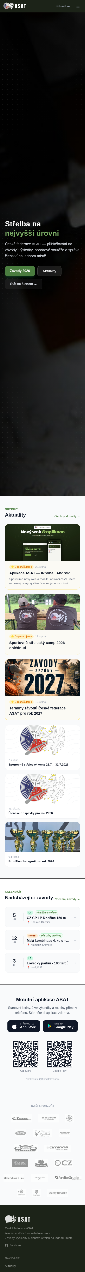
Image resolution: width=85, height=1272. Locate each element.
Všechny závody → (67, 899)
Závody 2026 (20, 271)
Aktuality (49, 271)
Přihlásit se (62, 6)
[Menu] (78, 6)
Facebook (15, 1245)
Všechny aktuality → (67, 516)
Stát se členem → (23, 284)
